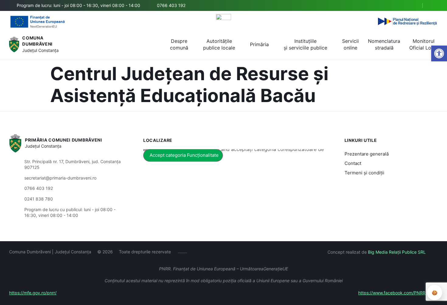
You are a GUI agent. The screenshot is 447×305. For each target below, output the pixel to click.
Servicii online (350, 44)
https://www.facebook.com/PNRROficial (398, 292)
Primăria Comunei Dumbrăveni (63, 139)
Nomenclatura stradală (384, 44)
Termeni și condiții (364, 173)
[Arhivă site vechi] (434, 5)
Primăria (259, 44)
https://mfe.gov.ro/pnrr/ (33, 292)
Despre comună (179, 44)
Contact (353, 163)
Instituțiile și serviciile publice (305, 44)
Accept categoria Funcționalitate (184, 155)
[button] (412, 5)
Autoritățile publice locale (219, 44)
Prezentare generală (367, 154)
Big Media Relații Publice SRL (397, 252)
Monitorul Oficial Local (423, 44)
